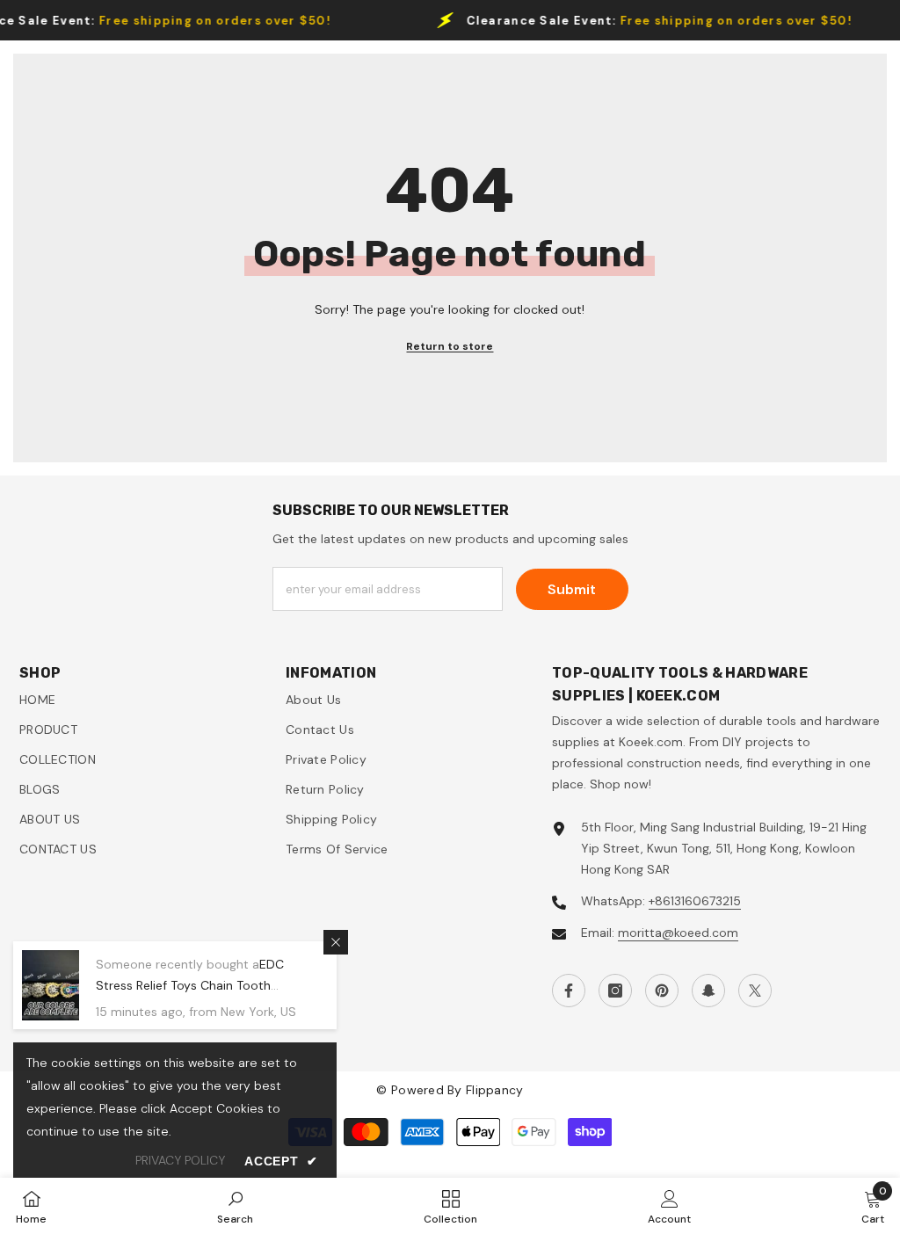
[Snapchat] (708, 990)
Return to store (449, 346)
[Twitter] (755, 990)
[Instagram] (615, 990)
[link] (235, 1205)
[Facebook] (568, 990)
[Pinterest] (662, 990)
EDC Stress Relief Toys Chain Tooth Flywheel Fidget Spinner (190, 985)
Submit (572, 589)
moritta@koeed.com (678, 932)
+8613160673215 (695, 901)
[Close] (335, 942)
